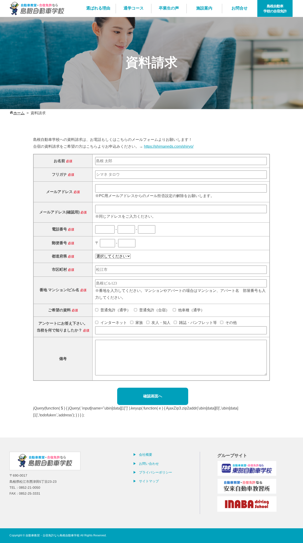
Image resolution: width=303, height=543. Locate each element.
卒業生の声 (169, 8)
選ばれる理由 (98, 8)
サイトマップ (149, 481)
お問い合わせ (149, 463)
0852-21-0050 (29, 487)
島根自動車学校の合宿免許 (275, 8)
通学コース (134, 8)
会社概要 (145, 454)
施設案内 (204, 8)
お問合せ (240, 8)
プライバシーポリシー (155, 472)
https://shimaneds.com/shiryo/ (168, 146)
